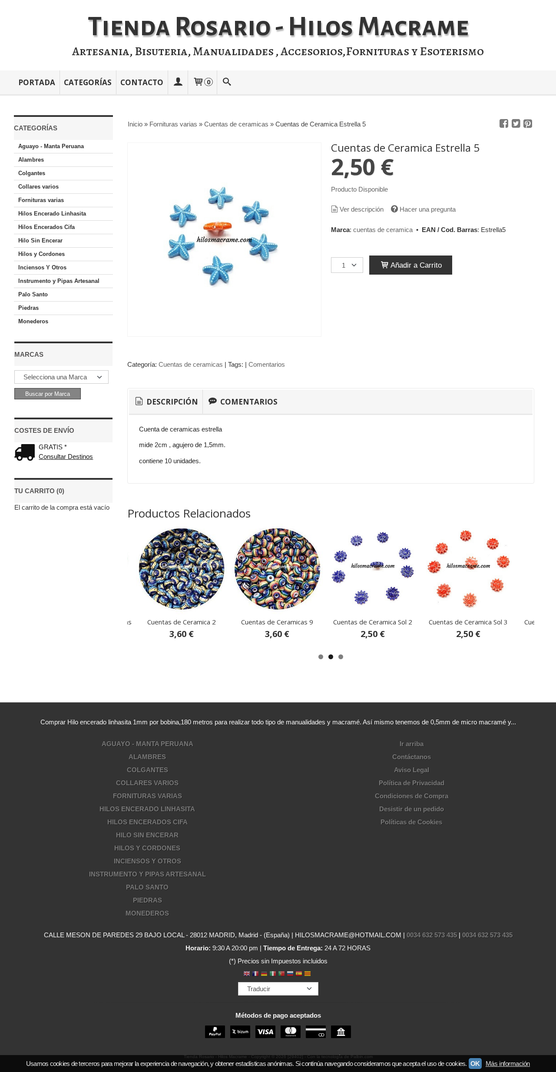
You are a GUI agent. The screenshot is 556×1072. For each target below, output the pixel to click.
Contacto (141, 82)
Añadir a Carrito (415, 265)
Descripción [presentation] (171, 402)
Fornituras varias (41, 200)
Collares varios (38, 186)
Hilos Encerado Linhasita (52, 213)
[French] (255, 974)
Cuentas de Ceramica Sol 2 (372, 621)
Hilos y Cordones (41, 254)
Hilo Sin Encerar (40, 240)
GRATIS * (53, 447)
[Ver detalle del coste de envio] (26, 453)
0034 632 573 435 (432, 935)
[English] (246, 974)
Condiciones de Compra (411, 796)
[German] (264, 974)
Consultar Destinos (66, 456)
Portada (36, 82)
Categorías (88, 82)
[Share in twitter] (516, 124)
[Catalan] (308, 974)
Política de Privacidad (411, 783)
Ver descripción (362, 209)
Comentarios (266, 364)
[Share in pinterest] (528, 124)
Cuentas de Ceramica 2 (181, 621)
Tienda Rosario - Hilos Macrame (278, 27)
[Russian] (290, 974)
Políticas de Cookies (411, 822)
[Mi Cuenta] (178, 82)
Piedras (28, 308)
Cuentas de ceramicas (191, 364)
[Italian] (272, 974)
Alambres (31, 159)
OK (475, 1063)
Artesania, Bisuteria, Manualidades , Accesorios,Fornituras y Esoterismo (278, 51)
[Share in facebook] (504, 124)
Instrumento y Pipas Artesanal (58, 281)
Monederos (33, 321)
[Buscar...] (227, 82)
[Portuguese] (281, 974)
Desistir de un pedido (411, 809)
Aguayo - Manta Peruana (51, 146)
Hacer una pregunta (428, 209)
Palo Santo (33, 294)
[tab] (166, 402)
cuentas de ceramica (383, 229)
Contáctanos (411, 756)
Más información (508, 1063)
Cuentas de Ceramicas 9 (277, 621)
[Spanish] (298, 974)
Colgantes (31, 173)
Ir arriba (412, 743)
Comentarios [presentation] (248, 402)
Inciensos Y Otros (42, 267)
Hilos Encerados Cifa (46, 227)
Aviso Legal (411, 769)
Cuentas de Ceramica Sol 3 (468, 621)
